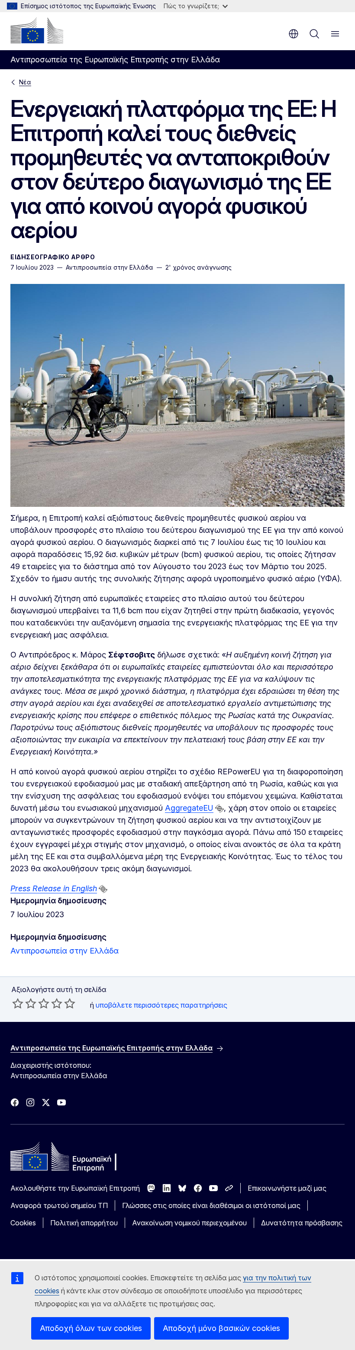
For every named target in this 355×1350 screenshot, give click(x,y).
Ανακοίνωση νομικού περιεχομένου (189, 1222)
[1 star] (17, 1003)
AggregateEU (189, 807)
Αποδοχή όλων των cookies (91, 1328)
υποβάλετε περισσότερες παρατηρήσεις (161, 1005)
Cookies (23, 1222)
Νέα (25, 82)
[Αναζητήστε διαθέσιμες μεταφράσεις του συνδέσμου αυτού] (219, 808)
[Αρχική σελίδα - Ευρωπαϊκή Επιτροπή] (36, 30)
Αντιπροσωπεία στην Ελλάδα (64, 950)
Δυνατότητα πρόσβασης (301, 1222)
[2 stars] (24, 1003)
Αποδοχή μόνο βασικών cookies (221, 1328)
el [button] (293, 33)
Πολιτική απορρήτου (84, 1222)
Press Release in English (53, 888)
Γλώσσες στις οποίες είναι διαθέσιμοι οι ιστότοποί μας (211, 1205)
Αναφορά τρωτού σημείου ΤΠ (59, 1205)
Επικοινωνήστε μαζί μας (287, 1188)
